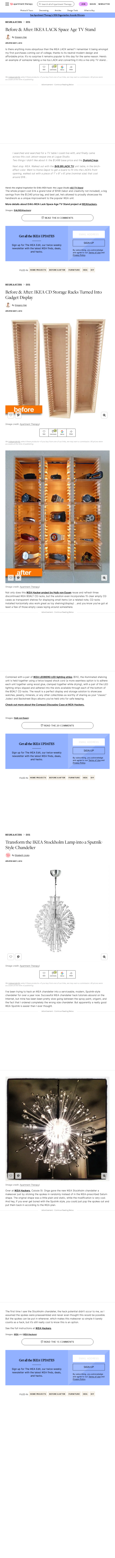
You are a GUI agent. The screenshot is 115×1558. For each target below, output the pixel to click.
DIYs (28, 22)
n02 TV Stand (76, 188)
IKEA (16, 1334)
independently (14, 77)
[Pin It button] (18, 415)
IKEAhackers (89, 204)
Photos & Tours (26, 10)
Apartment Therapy (29, 424)
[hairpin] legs (90, 160)
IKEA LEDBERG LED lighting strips (52, 676)
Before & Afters (13, 22)
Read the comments (59, 218)
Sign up (89, 243)
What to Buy (89, 10)
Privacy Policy (79, 255)
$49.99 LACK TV (64, 166)
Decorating (44, 10)
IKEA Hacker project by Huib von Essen (49, 592)
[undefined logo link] (21, 4)
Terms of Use (94, 252)
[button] (104, 415)
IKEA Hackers (22, 1190)
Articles (58, 10)
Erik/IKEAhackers (22, 210)
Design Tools (72, 10)
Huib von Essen (21, 718)
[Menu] (7, 4)
